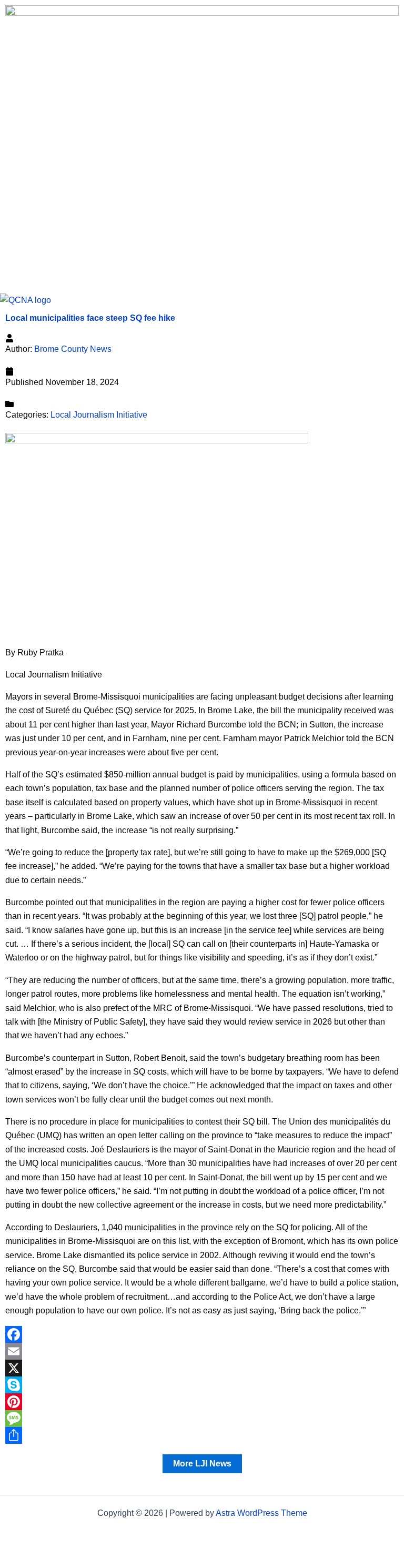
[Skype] (202, 1384)
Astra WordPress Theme (261, 1513)
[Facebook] (202, 1334)
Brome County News (73, 349)
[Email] (202, 1351)
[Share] (202, 1435)
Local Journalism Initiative (98, 414)
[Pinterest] (202, 1401)
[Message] (202, 1418)
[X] (202, 1368)
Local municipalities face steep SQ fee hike (90, 317)
